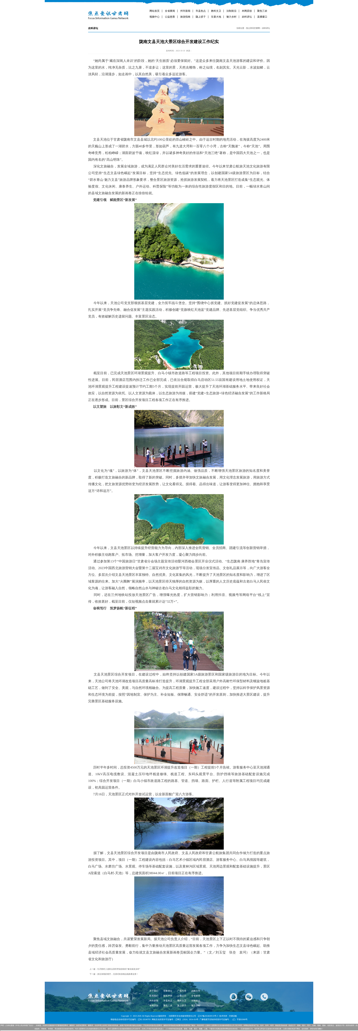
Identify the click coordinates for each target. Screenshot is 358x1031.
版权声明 (167, 996)
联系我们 (153, 996)
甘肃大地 (216, 16)
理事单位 (167, 991)
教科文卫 (216, 10)
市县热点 (201, 10)
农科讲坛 (247, 16)
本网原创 (247, 10)
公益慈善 (170, 16)
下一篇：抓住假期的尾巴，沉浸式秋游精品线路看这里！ (114, 974)
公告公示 (181, 996)
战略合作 (195, 991)
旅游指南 (185, 16)
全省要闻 (170, 10)
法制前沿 (231, 10)
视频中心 (154, 16)
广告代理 (181, 991)
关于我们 (153, 991)
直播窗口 (262, 16)
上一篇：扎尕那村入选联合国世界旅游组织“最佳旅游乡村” (115, 969)
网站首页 (154, 10)
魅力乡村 (231, 16)
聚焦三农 (262, 10)
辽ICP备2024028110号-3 (208, 1016)
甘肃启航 (233, 1016)
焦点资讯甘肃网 (253, 28)
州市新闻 (185, 10)
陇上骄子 (201, 16)
